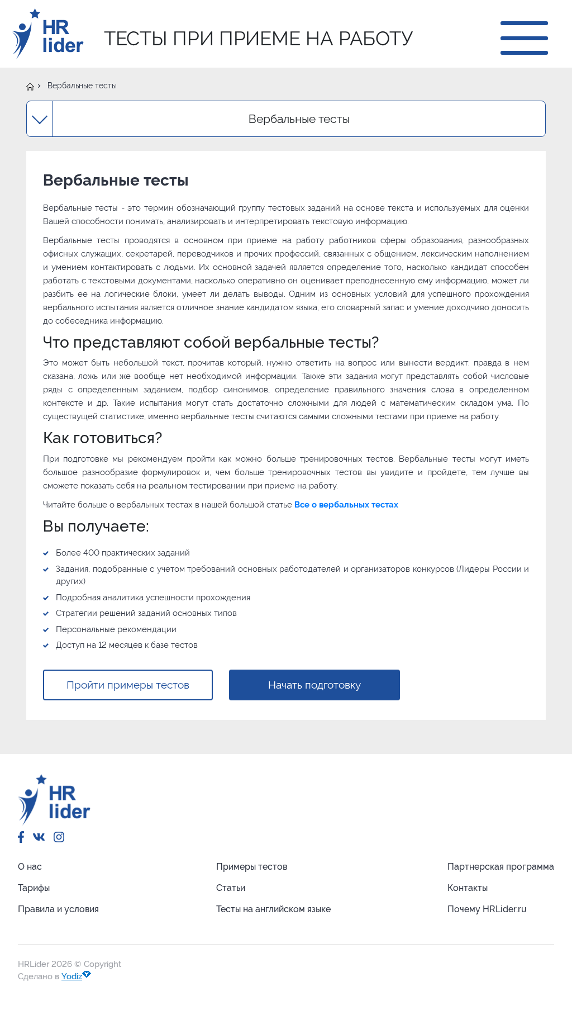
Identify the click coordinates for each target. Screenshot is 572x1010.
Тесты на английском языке (273, 909)
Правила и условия (58, 909)
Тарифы (34, 888)
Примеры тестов (251, 866)
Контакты (467, 888)
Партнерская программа (500, 866)
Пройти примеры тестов (127, 685)
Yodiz (71, 976)
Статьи (230, 888)
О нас (30, 866)
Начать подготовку (314, 685)
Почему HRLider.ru (487, 909)
